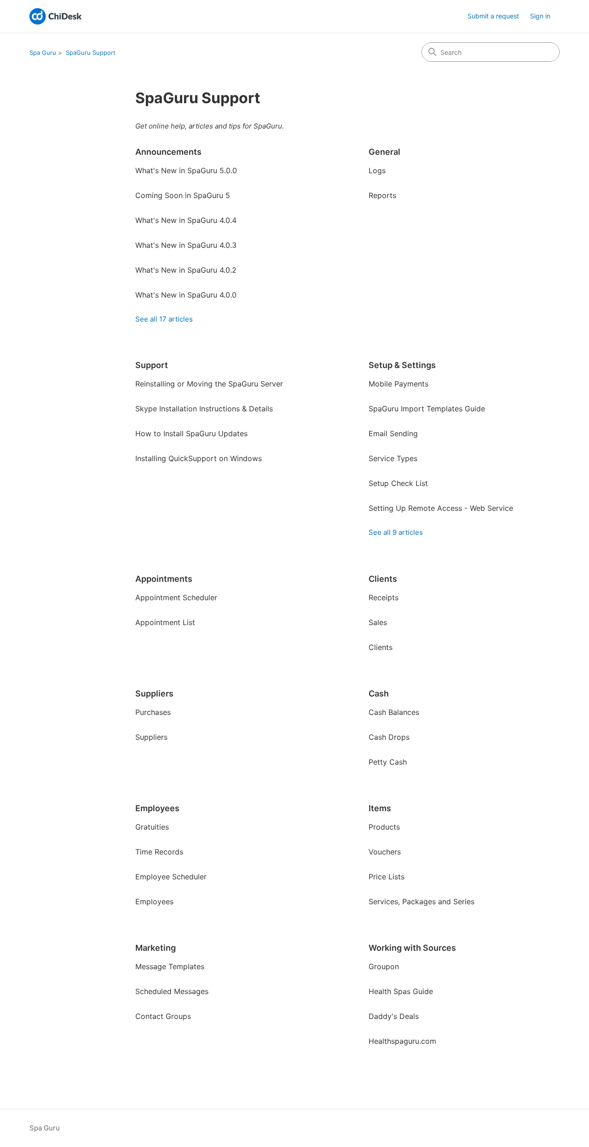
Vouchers (385, 851)
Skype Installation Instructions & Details (204, 408)
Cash (379, 693)
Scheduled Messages (171, 991)
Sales (378, 622)
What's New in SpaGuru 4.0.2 (186, 270)
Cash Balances (394, 712)
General (384, 152)
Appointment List (165, 622)
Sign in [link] (540, 16)
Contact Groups (163, 1016)
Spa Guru (42, 52)
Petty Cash (388, 762)
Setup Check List (398, 483)
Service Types (393, 458)
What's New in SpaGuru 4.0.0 (186, 294)
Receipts (383, 597)
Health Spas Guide (401, 991)
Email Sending (393, 433)
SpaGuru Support (90, 52)
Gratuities (152, 826)
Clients (383, 579)
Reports (382, 195)
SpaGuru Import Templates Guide (427, 408)
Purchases (153, 712)
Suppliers (154, 693)
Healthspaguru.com (402, 1041)
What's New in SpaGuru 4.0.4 (186, 220)
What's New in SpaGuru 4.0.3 (186, 245)
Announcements (168, 152)
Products (384, 826)
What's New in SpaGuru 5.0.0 (186, 170)
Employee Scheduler (171, 876)
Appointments (163, 579)
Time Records (159, 851)
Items (380, 808)
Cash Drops (389, 737)
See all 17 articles (164, 319)
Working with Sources (412, 948)
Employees (157, 808)
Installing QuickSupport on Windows (198, 458)
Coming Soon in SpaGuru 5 (182, 195)
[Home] (55, 16)
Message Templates (169, 966)
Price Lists (386, 876)
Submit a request (493, 16)
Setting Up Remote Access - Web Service (441, 508)
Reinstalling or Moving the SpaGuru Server (209, 383)
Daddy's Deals (394, 1016)
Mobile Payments (398, 383)
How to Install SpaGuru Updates (191, 433)
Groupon (384, 966)
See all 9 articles (396, 532)
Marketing (155, 948)
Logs (377, 170)
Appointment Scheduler (176, 597)
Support (151, 365)
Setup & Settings (402, 365)
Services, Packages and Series (421, 901)
